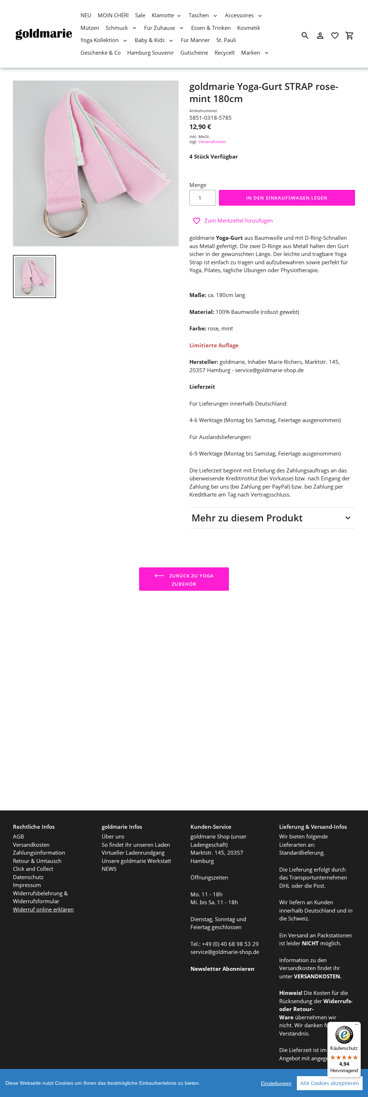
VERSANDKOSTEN (317, 976)
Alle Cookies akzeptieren (329, 1083)
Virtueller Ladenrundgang (133, 852)
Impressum (27, 884)
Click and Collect (33, 868)
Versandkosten (212, 141)
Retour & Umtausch (37, 860)
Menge (197, 184)
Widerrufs (337, 1001)
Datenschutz (28, 877)
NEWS (109, 868)
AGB (18, 836)
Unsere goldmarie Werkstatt (136, 860)
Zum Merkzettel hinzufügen (238, 220)
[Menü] (356, 1026)
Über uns (113, 836)
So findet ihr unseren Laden (136, 844)
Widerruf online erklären (43, 909)
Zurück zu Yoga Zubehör (191, 579)
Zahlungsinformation (39, 852)
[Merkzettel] (335, 36)
